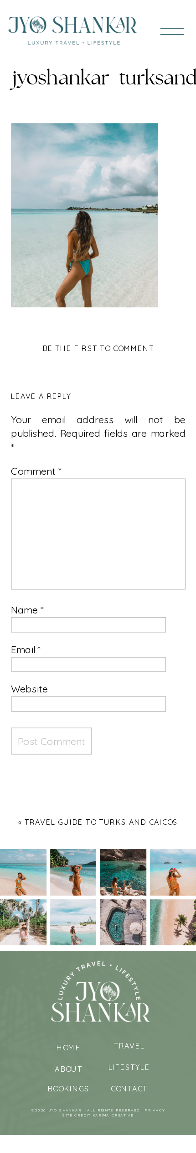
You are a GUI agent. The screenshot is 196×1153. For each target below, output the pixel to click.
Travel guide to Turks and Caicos (101, 822)
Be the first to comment (98, 348)
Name (27, 610)
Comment (36, 471)
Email (26, 649)
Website (29, 689)
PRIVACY (155, 1110)
